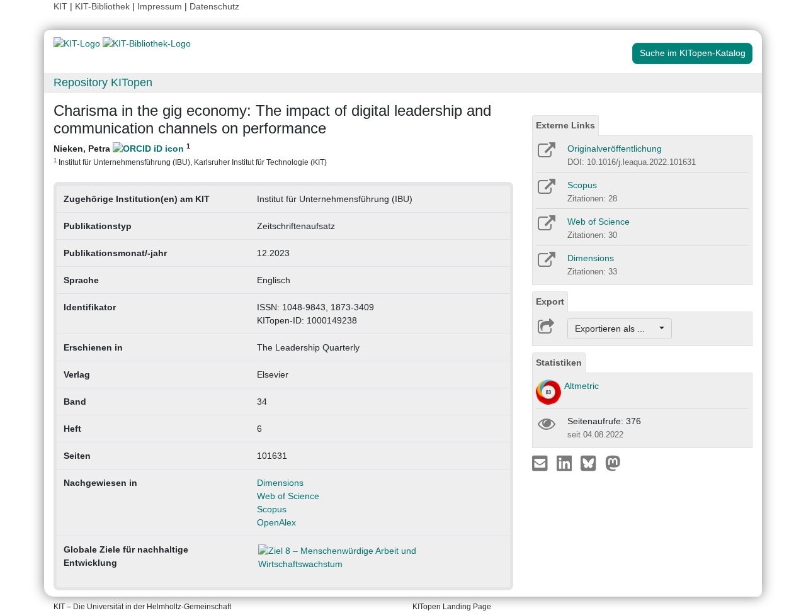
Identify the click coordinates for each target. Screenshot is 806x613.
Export (550, 301)
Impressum (159, 6)
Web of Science (288, 496)
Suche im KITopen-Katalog (693, 53)
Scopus (272, 509)
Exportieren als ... (616, 328)
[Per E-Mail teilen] (541, 463)
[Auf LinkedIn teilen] (565, 463)
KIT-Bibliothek (103, 6)
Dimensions (280, 483)
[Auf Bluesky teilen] (592, 463)
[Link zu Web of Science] (545, 227)
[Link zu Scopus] (545, 191)
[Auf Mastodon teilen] (613, 463)
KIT (60, 6)
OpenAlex (276, 522)
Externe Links (565, 125)
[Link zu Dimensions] (545, 264)
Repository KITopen (103, 82)
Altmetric (581, 386)
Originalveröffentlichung (614, 148)
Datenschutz (214, 6)
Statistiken (559, 362)
